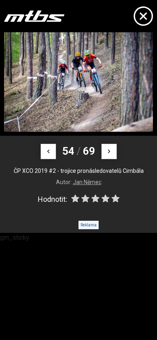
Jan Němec (87, 182)
